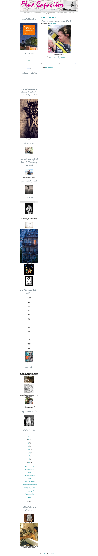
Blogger (45, 553)
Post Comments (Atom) (49, 67)
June (29, 456)
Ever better (29, 497)
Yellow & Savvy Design (56, 553)
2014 (28, 442)
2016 (29, 439)
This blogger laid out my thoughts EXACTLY (57, 57)
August (29, 453)
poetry (65, 12)
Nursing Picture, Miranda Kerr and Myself (56, 21)
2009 (28, 501)
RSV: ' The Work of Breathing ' (30, 494)
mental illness (60, 12)
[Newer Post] (43, 63)
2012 (28, 445)
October (29, 450)
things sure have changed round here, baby (29, 487)
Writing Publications (51, 12)
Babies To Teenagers (28, 12)
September (29, 452)
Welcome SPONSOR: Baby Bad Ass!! (30, 481)
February (29, 462)
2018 (29, 436)
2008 (28, 502)
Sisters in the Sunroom (30, 485)
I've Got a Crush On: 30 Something (29, 466)
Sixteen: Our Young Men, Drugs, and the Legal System (30, 484)
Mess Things (29, 478)
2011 (28, 446)
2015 (29, 440)
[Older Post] (76, 63)
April (29, 459)
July (29, 455)
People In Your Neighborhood (40, 12)
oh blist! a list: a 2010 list (30, 491)
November (29, 449)
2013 (28, 443)
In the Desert (29, 472)
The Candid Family (29, 488)
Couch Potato (29, 465)
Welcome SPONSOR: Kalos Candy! (29, 469)
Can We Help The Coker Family (30, 490)
